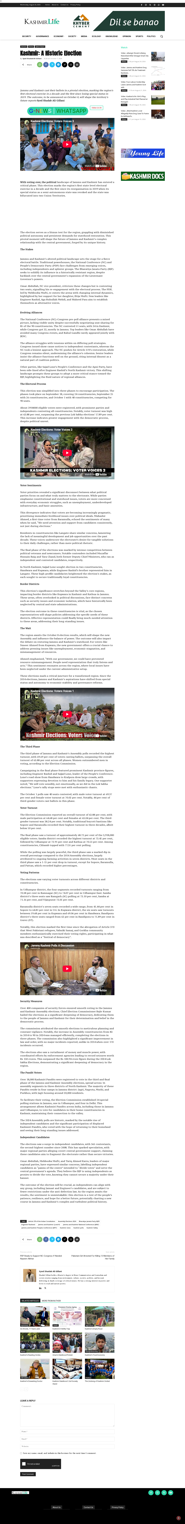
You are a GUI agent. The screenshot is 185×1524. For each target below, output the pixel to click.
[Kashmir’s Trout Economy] (99, 1343)
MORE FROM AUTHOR (51, 1301)
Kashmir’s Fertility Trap (61, 1329)
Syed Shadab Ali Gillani (32, 58)
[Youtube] (163, 5)
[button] (161, 36)
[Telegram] (58, 64)
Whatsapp (71, 111)
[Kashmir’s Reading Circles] (35, 1343)
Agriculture (89, 1325)
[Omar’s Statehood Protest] (67, 1343)
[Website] (154, 5)
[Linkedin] (41, 1288)
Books (23, 1351)
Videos (124, 61)
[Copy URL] (64, 64)
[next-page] (26, 1389)
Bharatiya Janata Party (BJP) (89, 1221)
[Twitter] (150, 5)
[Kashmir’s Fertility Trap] (67, 1316)
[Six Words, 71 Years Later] (35, 1316)
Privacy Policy (118, 1507)
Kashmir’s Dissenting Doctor (31, 1381)
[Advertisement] (67, 79)
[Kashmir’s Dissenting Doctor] (35, 1369)
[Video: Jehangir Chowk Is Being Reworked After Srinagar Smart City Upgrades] (158, 56)
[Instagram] (146, 5)
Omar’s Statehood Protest (63, 1355)
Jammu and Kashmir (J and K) (49, 1224)
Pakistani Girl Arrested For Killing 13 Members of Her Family (93, 1257)
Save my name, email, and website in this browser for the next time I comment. (59, 1453)
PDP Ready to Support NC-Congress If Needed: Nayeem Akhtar (41, 1257)
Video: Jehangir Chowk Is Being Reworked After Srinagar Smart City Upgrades (134, 56)
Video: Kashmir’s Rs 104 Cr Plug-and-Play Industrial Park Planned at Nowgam (134, 99)
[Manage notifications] (178, 1518)
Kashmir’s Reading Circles (30, 1355)
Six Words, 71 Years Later (30, 1329)
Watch (124, 47)
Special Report (39, 46)
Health (55, 1325)
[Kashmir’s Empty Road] (99, 1316)
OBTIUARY (24, 1378)
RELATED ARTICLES (30, 1301)
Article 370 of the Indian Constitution (41, 1221)
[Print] (77, 64)
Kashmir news (65, 1228)
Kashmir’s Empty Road (93, 1329)
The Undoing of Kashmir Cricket (97, 1381)
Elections (24, 46)
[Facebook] (141, 5)
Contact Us (88, 1507)
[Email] (71, 64)
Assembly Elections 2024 (67, 1221)
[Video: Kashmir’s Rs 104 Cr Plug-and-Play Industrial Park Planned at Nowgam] (158, 100)
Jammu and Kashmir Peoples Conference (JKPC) (39, 1228)
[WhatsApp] (159, 5)
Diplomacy (24, 1325)
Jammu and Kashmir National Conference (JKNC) (81, 1224)
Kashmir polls (79, 1228)
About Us (57, 1507)
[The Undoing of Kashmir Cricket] (99, 1369)
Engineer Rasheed (28, 1224)
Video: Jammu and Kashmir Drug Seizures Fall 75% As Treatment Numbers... (134, 70)
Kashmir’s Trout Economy (95, 1355)
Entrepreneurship (92, 1351)
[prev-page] (22, 1389)
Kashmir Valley (92, 1228)
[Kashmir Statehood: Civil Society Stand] (67, 1369)
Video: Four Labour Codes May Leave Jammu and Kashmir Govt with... (133, 84)
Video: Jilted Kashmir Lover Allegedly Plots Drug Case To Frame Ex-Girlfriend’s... (135, 113)
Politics (31, 46)
